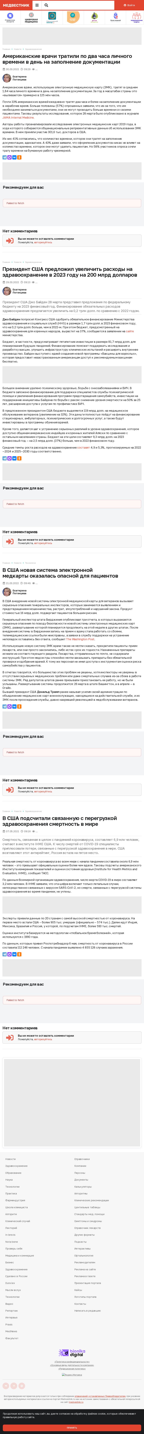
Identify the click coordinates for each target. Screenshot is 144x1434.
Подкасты (80, 1241)
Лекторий (11, 1228)
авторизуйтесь (43, 242)
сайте (130, 331)
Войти (131, 5)
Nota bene (11, 1241)
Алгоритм (11, 1214)
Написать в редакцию (87, 1310)
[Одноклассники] (19, 157)
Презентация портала (87, 1283)
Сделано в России (16, 1276)
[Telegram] (4, 157)
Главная (6, 49)
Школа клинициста (16, 1207)
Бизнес (9, 1262)
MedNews (11, 1331)
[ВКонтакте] (14, 157)
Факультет (11, 1338)
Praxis (8, 1324)
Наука (9, 1179)
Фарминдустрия (15, 1200)
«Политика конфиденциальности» (72, 1361)
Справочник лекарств (87, 1228)
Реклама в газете (85, 1276)
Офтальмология (83, 1255)
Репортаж (11, 1310)
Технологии (30, 563)
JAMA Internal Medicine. (18, 117)
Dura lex (10, 1283)
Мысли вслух (13, 1290)
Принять (72, 1427)
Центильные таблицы (87, 1207)
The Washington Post (80, 639)
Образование (13, 1173)
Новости (17, 49)
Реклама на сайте (85, 1269)
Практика (11, 1193)
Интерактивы (82, 1248)
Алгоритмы (81, 1193)
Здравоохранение (33, 49)
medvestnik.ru (76, 1402)
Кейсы (78, 1290)
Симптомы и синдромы (88, 1221)
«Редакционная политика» (72, 1368)
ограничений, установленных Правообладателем (100, 1396)
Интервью (11, 1317)
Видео (9, 1303)
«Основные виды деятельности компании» (72, 1365)
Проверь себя (13, 1248)
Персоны (79, 1173)
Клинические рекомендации (91, 1200)
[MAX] (9, 157)
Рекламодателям (84, 1262)
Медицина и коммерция (19, 1255)
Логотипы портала (85, 1296)
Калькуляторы (83, 1186)
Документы (81, 1179)
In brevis (10, 1234)
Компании (80, 1166)
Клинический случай (17, 1221)
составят (83, 447)
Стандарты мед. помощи (89, 1214)
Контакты (80, 1303)
